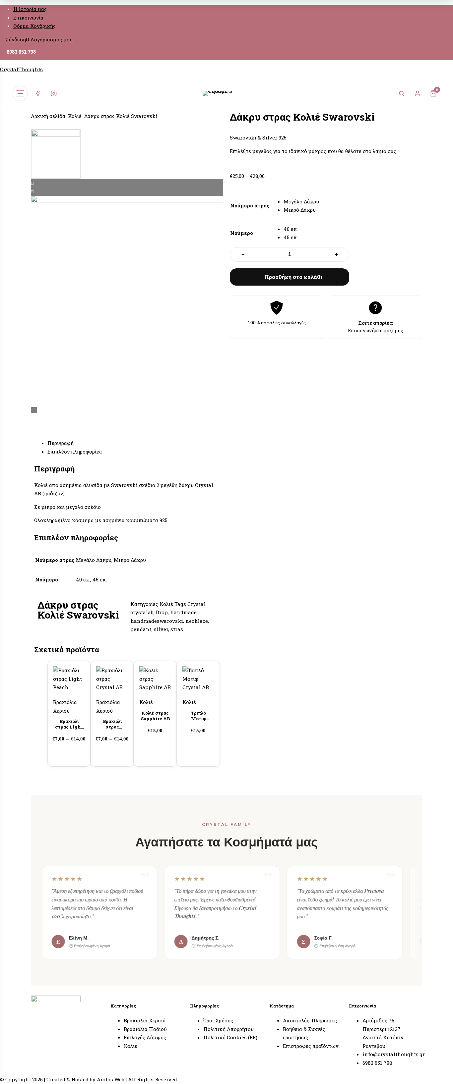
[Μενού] (20, 93)
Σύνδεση (15, 39)
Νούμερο (241, 233)
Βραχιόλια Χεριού (144, 1020)
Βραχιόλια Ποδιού (145, 1029)
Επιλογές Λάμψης (145, 1037)
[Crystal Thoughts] (226, 93)
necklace (196, 621)
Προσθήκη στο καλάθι (293, 276)
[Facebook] (38, 93)
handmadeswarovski (156, 621)
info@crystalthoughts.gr (393, 1054)
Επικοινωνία (28, 17)
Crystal (196, 604)
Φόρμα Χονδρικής (34, 26)
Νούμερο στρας (250, 205)
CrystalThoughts (21, 69)
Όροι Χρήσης (218, 1020)
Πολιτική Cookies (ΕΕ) (230, 1037)
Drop (162, 612)
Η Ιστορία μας (30, 9)
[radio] (301, 201)
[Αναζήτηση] (402, 93)
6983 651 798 (21, 52)
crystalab (142, 612)
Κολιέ (75, 116)
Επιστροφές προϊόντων (310, 1046)
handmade (183, 612)
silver (161, 629)
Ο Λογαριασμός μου (49, 39)
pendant (141, 629)
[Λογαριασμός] (417, 93)
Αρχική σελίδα (48, 116)
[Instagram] (54, 93)
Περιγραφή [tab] (60, 443)
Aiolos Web (110, 1079)
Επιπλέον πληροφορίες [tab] (74, 451)
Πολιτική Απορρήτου (228, 1029)
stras (176, 629)
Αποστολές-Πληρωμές (310, 1020)
